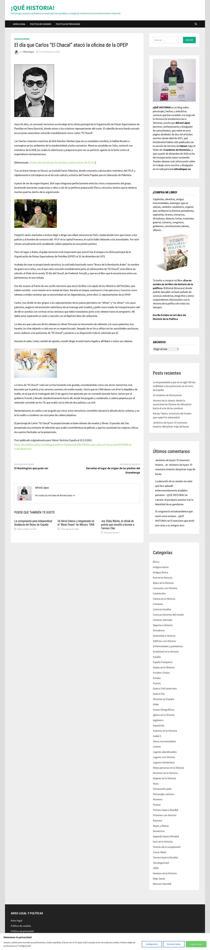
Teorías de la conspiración (167, 847)
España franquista (162, 662)
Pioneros (157, 799)
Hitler (156, 704)
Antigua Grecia (160, 567)
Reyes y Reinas (161, 825)
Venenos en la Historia (165, 873)
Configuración (152, 944)
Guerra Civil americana (165, 688)
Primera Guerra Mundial (165, 810)
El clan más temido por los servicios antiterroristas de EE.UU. (62, 162)
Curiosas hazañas (162, 609)
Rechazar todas (174, 944)
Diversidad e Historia (164, 635)
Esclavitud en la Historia (166, 651)
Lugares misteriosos (164, 762)
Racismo (157, 820)
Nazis (156, 783)
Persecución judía (162, 788)
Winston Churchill (162, 883)
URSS (156, 868)
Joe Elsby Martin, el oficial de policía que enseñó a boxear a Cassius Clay (117, 524)
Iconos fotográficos (163, 709)
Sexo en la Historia (163, 841)
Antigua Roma (160, 572)
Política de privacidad (68, 24)
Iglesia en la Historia (164, 715)
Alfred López (28, 52)
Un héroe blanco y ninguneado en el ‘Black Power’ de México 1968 (76, 522)
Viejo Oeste (159, 878)
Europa (156, 678)
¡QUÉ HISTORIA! (33, 8)
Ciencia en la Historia (164, 598)
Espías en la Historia (163, 667)
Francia (157, 683)
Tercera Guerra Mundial (165, 857)
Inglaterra (158, 720)
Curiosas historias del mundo (168, 614)
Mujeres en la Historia (164, 778)
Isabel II (157, 736)
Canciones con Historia (165, 588)
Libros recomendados (164, 741)
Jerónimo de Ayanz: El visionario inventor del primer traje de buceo (175, 469)
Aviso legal (19, 24)
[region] (105, 941)
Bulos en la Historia (163, 583)
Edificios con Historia (164, 641)
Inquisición (158, 725)
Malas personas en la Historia (168, 767)
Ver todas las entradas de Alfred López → (55, 495)
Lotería (157, 746)
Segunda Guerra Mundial (166, 836)
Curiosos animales (162, 619)
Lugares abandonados (165, 751)
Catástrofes (159, 593)
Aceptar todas (196, 944)
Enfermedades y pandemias (168, 646)
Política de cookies (40, 24)
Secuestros (159, 831)
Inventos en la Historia (165, 730)
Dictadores (159, 630)
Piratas (157, 804)
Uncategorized (21, 39)
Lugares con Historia (164, 757)
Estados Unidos (161, 672)
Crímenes (158, 604)
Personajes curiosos (163, 794)
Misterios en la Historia (165, 773)
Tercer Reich (159, 852)
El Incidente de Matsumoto (167, 395)
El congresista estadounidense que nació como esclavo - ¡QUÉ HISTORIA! (174, 516)
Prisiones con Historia (164, 815)
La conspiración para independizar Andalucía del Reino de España (33, 522)
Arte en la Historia (162, 577)
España (157, 656)
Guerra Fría (159, 693)
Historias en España (163, 699)
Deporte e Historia (163, 625)
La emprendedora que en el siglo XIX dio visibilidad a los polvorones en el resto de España (174, 386)
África (156, 561)
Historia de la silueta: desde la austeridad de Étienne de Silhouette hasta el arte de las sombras (172, 404)
